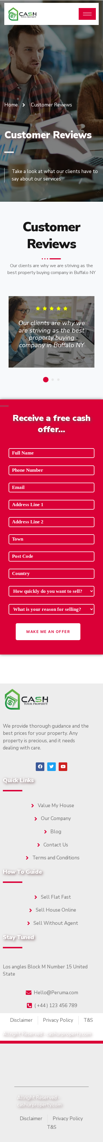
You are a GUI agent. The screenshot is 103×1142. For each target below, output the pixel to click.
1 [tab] (45, 379)
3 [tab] (58, 379)
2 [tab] (53, 379)
